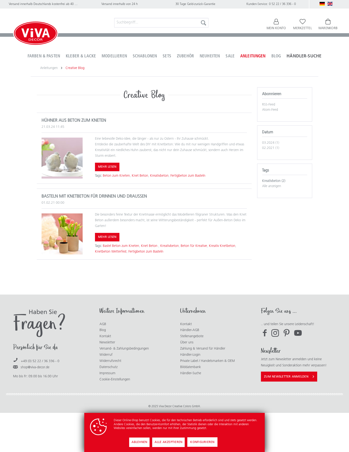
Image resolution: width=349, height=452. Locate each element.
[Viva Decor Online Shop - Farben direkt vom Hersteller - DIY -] (35, 34)
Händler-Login (190, 355)
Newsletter (107, 342)
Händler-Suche (190, 373)
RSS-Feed (268, 104)
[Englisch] (330, 4)
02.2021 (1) (270, 148)
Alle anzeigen (271, 186)
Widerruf (106, 355)
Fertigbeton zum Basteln (187, 176)
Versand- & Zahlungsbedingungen (124, 349)
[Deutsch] (322, 4)
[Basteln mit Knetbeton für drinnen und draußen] (62, 233)
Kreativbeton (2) (273, 181)
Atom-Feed (270, 110)
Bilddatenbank (190, 367)
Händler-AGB (189, 330)
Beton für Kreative (194, 246)
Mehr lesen (107, 166)
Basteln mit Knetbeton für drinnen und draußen (94, 196)
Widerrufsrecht (110, 361)
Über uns (186, 342)
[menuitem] (161, 23)
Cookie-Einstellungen (114, 379)
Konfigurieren (202, 442)
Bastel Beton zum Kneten (121, 246)
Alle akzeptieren (168, 442)
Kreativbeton (159, 176)
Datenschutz (108, 367)
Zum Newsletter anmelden (286, 376)
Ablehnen (139, 442)
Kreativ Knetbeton (222, 246)
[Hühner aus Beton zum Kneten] (62, 158)
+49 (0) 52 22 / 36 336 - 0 (40, 361)
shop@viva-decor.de (35, 367)
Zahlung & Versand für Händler (202, 349)
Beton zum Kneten (116, 176)
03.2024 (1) (270, 143)
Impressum (107, 373)
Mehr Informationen (221, 428)
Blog (102, 330)
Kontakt (105, 336)
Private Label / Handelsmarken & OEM (207, 361)
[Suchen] (203, 23)
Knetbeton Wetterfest (111, 252)
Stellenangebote (191, 336)
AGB (102, 324)
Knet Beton (140, 176)
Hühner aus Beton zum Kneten (74, 121)
